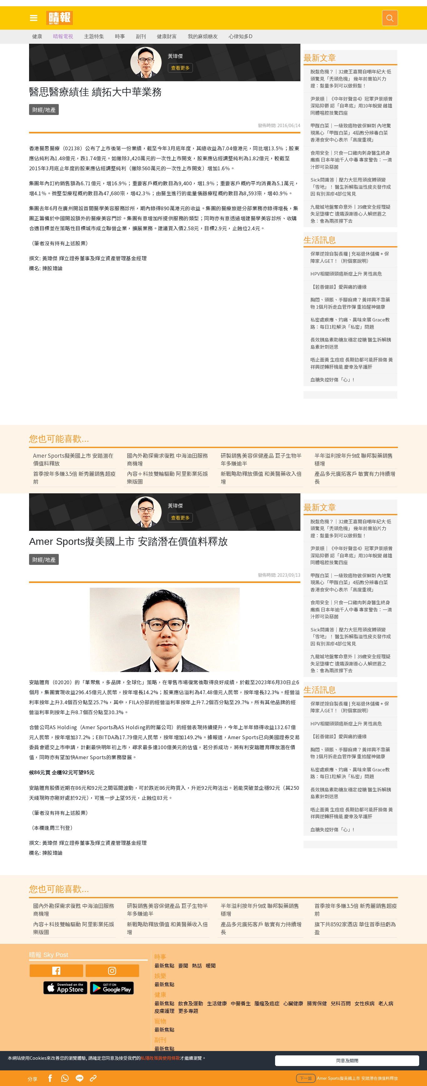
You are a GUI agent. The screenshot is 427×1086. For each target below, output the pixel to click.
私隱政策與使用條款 (160, 1058)
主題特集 (94, 36)
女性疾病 (364, 1003)
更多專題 (188, 1010)
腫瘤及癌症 (266, 1003)
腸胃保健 (317, 1003)
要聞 (183, 965)
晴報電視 (63, 36)
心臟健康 (293, 1003)
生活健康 (217, 1003)
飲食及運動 (190, 1003)
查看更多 (180, 67)
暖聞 (211, 965)
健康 (37, 36)
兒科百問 (341, 1003)
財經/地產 (44, 109)
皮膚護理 (164, 1010)
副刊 (141, 36)
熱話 (197, 965)
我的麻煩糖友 (203, 36)
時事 (120, 36)
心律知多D (241, 36)
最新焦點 (164, 965)
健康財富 (167, 36)
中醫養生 (241, 1003)
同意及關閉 (347, 1060)
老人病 (385, 1003)
